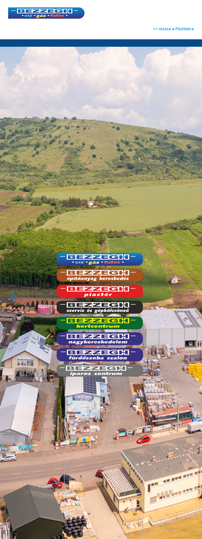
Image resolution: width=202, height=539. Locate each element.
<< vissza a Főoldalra (173, 28)
